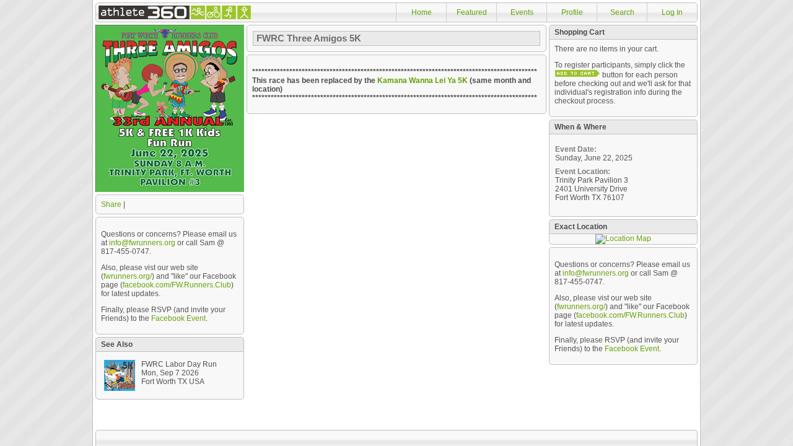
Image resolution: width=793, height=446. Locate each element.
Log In (672, 12)
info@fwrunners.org (142, 242)
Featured (472, 12)
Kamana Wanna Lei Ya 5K (422, 80)
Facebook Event (178, 318)
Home (421, 12)
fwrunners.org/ (127, 276)
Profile (572, 12)
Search (622, 12)
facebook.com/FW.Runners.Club (177, 285)
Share (111, 204)
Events (521, 12)
